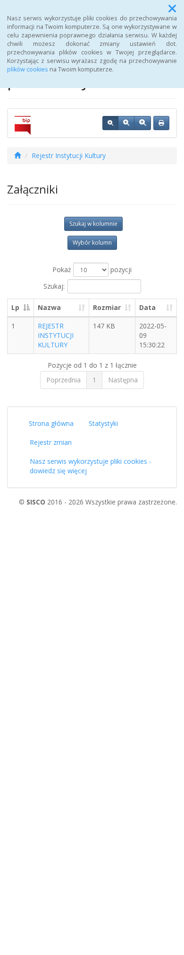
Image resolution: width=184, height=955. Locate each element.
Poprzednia (63, 379)
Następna (123, 379)
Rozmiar (107, 307)
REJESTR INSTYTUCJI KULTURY (56, 335)
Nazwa (49, 307)
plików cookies (27, 69)
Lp (15, 307)
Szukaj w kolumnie (93, 224)
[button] (172, 8)
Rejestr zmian (51, 442)
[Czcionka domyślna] (110, 123)
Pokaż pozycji (92, 269)
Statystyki (103, 423)
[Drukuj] (161, 123)
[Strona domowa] (17, 155)
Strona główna (51, 423)
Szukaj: (54, 286)
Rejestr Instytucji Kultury (69, 155)
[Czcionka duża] (142, 123)
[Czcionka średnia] (126, 123)
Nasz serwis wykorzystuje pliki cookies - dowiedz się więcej (90, 466)
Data (147, 307)
